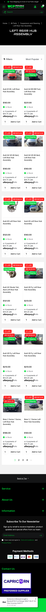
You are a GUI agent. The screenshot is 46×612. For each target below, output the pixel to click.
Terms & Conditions (27, 540)
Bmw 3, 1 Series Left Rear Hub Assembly (32, 420)
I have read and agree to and (19, 541)
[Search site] (41, 12)
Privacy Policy (6, 543)
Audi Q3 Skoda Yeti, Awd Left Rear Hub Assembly (11, 289)
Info (15, 116)
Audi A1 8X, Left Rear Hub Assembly (11, 90)
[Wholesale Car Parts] (16, 7)
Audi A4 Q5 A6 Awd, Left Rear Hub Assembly (11, 157)
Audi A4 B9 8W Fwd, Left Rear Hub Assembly (32, 91)
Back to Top (22, 478)
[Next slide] (41, 2)
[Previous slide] (5, 2)
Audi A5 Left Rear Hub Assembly (12, 222)
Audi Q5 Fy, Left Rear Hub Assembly (32, 288)
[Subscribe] (40, 535)
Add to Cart (15, 122)
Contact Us (8, 569)
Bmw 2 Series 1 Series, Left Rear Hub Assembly (12, 421)
